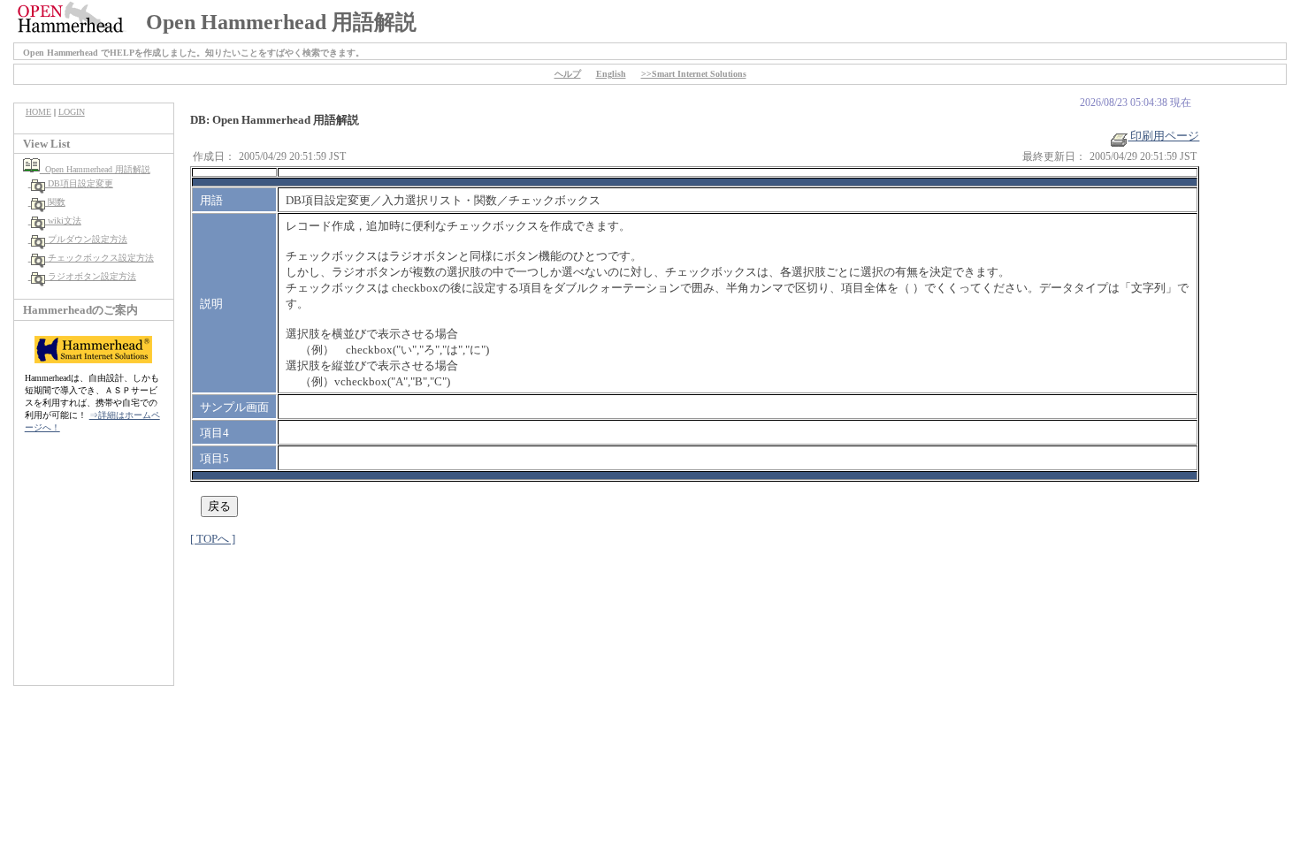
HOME (38, 112)
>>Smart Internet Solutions (693, 74)
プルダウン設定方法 (86, 239)
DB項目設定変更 (79, 183)
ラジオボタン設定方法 (90, 276)
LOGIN (71, 112)
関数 (55, 202)
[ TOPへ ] (212, 538)
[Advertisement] (94, 568)
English (611, 74)
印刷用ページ (1163, 135)
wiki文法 (63, 220)
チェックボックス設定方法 (99, 258)
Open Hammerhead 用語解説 (95, 169)
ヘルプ (567, 74)
